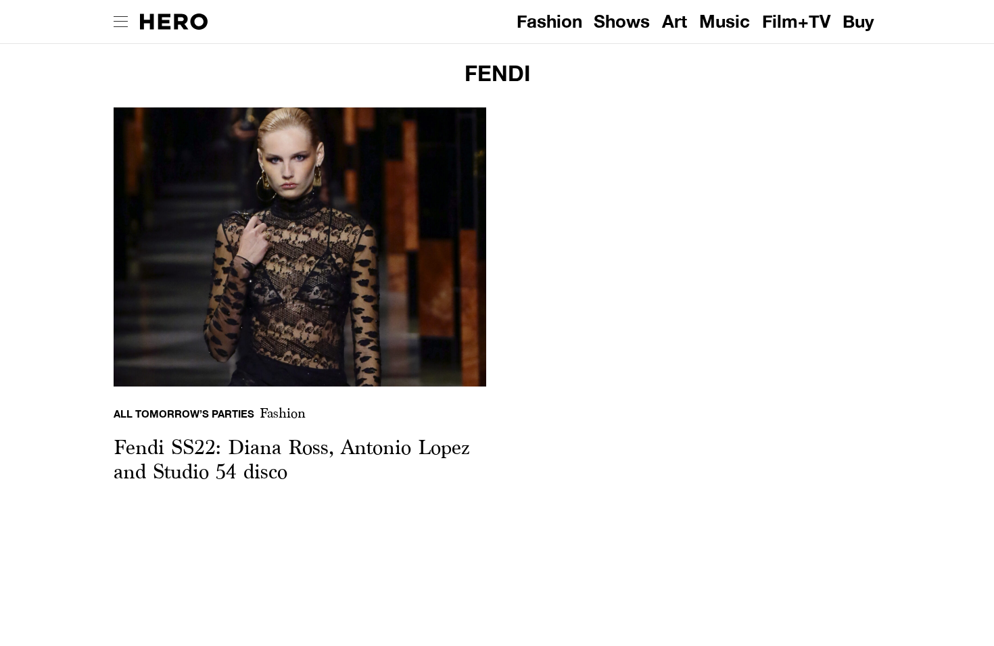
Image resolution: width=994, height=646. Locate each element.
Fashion (549, 21)
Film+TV (796, 21)
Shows (622, 21)
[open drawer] (121, 21)
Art (674, 21)
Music (724, 21)
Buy (858, 21)
